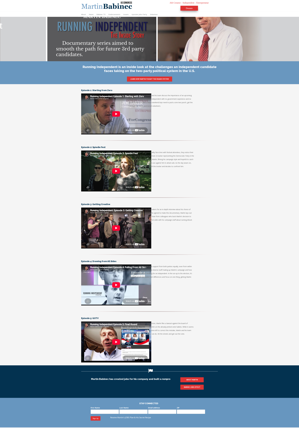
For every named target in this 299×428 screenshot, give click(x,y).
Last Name (124, 408)
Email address (154, 408)
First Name (95, 408)
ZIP (178, 408)
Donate (189, 8)
